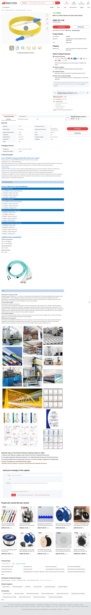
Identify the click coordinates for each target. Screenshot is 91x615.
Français (27, 606)
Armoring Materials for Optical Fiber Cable (55, 569)
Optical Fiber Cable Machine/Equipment (76, 571)
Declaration (60, 609)
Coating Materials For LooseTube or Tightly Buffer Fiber (35, 571)
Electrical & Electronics (9, 10)
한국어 (57, 606)
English (12, 606)
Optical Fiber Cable (27, 569)
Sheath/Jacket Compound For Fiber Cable (55, 571)
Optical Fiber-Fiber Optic (6, 569)
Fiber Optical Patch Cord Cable (9, 597)
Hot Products (10, 604)
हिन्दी (64, 606)
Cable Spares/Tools (27, 566)
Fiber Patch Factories (19, 593)
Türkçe (73, 606)
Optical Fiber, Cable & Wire (20, 10)
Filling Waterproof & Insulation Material (76, 569)
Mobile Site (76, 604)
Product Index (70, 604)
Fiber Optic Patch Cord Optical (78, 593)
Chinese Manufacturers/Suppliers (28, 604)
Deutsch (43, 606)
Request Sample (76, 30)
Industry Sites (54, 604)
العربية (53, 606)
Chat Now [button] (81, 27)
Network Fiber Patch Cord (24, 597)
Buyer (58, 7)
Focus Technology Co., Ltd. (36, 609)
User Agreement (53, 609)
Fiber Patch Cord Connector (39, 597)
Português (22, 606)
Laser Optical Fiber (37, 586)
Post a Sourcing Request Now (42, 495)
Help (65, 7)
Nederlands (48, 606)
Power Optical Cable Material (74, 566)
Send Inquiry (61, 27)
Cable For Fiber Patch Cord (62, 593)
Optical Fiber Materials (6, 571)
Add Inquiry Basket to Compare (26, 52)
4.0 (72, 118)
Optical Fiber (29, 10)
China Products (18, 604)
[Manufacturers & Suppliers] (9, 2)
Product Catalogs (21, 563)
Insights (81, 604)
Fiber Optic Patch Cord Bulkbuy (55, 597)
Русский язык (32, 606)
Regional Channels (62, 604)
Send (14, 495)
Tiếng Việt (78, 606)
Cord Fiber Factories (7, 593)
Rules (88, 7)
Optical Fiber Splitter (62, 586)
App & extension (72, 7)
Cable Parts (27, 586)
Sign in (88, 3)
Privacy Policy (66, 609)
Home (2, 10)
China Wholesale (39, 604)
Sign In (54, 109)
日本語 (61, 606)
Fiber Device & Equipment (51, 566)
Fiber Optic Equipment (17, 586)
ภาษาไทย (69, 606)
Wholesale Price (47, 604)
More (2, 599)
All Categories (6, 7)
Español (16, 606)
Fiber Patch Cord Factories (33, 593)
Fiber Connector (6, 586)
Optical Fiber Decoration (50, 586)
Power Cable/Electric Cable (7, 566)
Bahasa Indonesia (84, 606)
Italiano (38, 606)
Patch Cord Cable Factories (48, 593)
